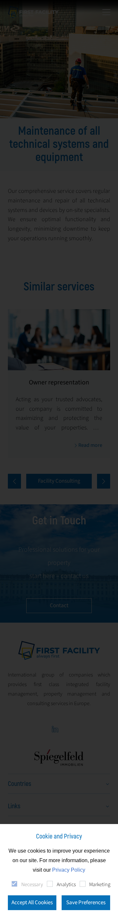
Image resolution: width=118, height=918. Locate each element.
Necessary (32, 884)
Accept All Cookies (32, 903)
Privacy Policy (68, 870)
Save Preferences (86, 903)
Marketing (99, 884)
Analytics (66, 884)
